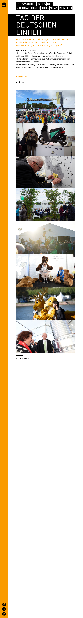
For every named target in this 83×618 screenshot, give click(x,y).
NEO (50, 4)
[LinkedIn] (4, 614)
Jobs (45, 8)
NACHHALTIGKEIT (28, 8)
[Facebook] (4, 604)
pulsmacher (26, 4)
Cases (41, 4)
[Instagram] (4, 609)
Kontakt (65, 8)
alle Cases (22, 358)
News (54, 8)
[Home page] (4, 5)
